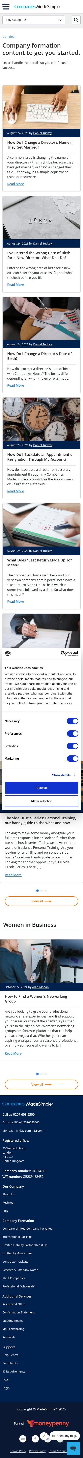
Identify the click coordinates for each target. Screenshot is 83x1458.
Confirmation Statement (18, 1312)
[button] (37, 890)
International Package (17, 1237)
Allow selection (41, 801)
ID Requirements (13, 1371)
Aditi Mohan (40, 987)
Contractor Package (15, 1261)
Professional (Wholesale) (18, 1286)
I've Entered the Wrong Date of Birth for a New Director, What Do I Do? (38, 255)
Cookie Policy (18, 1451)
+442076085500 (29, 1122)
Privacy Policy (37, 1451)
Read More (15, 184)
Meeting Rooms (12, 1321)
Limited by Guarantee (17, 1253)
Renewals (8, 1337)
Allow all (41, 787)
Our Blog (8, 37)
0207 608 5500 (24, 1114)
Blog (5, 1211)
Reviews (7, 1202)
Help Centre (10, 1355)
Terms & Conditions (61, 1451)
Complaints (10, 1363)
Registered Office (14, 1304)
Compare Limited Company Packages (27, 1228)
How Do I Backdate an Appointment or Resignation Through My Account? (40, 457)
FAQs (5, 1380)
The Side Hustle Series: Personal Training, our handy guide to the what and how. (40, 820)
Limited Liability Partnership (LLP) (24, 1245)
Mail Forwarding (13, 1329)
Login (6, 1388)
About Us (8, 1194)
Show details (61, 775)
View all (37, 901)
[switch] (72, 733)
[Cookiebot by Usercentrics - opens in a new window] (60, 653)
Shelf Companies (13, 1278)
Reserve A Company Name (20, 1270)
